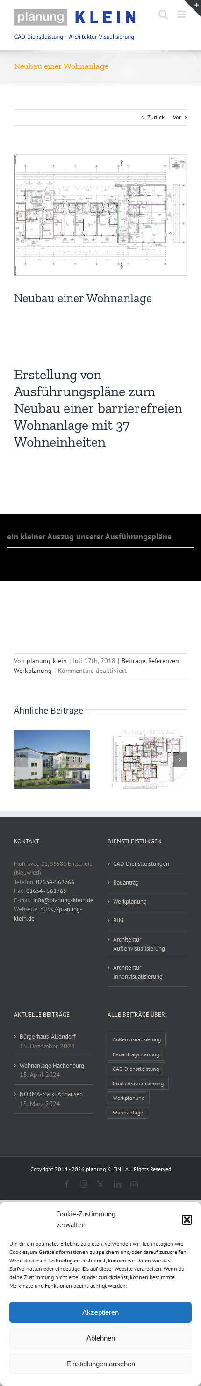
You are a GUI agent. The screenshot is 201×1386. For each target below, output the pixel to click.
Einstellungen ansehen (100, 1364)
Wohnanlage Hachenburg (52, 1065)
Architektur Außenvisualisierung (139, 944)
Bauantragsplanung (136, 1054)
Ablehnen (100, 1338)
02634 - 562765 (46, 891)
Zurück (156, 117)
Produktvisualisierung (138, 1083)
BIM (118, 920)
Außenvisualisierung (137, 1039)
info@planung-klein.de (63, 900)
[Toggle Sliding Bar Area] (192, 8)
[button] (187, 1219)
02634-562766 (55, 882)
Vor (177, 117)
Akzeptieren (100, 1312)
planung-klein (47, 660)
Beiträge (133, 660)
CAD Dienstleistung (136, 1068)
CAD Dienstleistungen (141, 864)
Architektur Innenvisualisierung (138, 972)
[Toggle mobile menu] (182, 14)
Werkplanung (130, 902)
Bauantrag (126, 882)
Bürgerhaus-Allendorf (47, 1036)
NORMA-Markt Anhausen (51, 1094)
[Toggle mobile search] (163, 14)
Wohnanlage (128, 1112)
